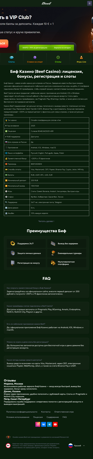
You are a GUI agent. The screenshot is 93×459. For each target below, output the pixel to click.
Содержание (53, 417)
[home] (46, 3)
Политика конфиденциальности (21, 411)
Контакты (45, 411)
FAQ (65, 417)
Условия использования (17, 417)
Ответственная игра (64, 411)
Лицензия (38, 417)
